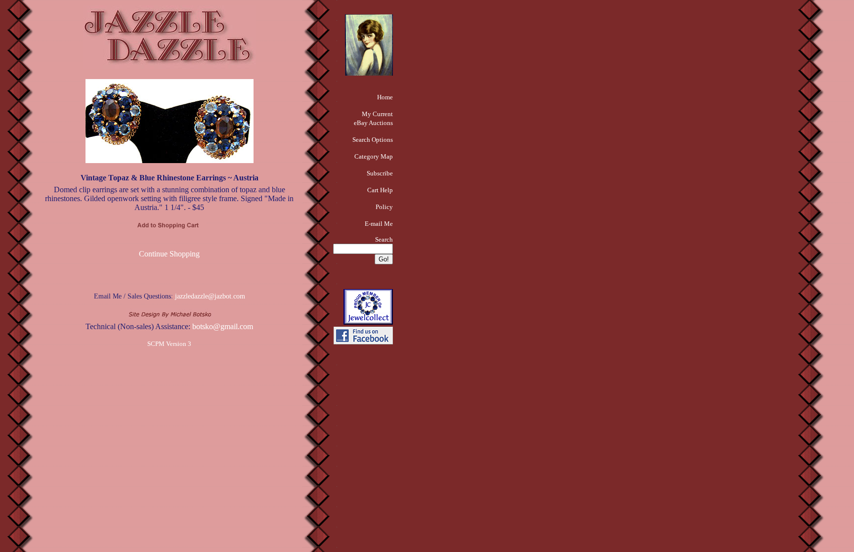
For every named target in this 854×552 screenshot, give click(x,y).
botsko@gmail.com (222, 326)
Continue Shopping (169, 254)
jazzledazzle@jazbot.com (210, 296)
